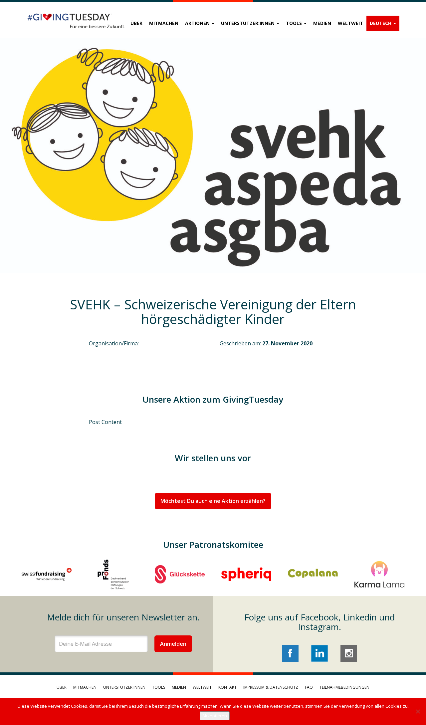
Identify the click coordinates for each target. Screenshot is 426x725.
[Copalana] (313, 574)
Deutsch (381, 23)
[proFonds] (113, 574)
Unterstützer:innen (248, 23)
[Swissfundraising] (47, 574)
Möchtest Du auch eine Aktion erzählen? (213, 501)
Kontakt (227, 687)
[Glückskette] (180, 574)
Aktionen (198, 23)
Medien (322, 23)
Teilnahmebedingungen (344, 687)
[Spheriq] (246, 574)
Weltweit (350, 23)
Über (136, 23)
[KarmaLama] (379, 574)
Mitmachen (163, 23)
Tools (294, 23)
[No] (417, 711)
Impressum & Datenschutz (270, 687)
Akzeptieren (214, 716)
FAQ (309, 687)
